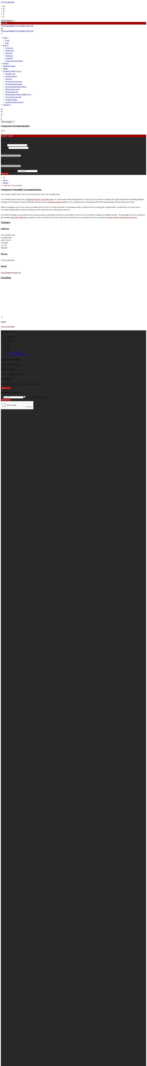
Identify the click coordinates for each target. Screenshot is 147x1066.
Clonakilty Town (10, 74)
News (7, 43)
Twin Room (8, 53)
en (4, 9)
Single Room (9, 48)
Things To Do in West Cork (13, 82)
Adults (3, 150)
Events (7, 40)
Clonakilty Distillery (11, 100)
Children (3, 161)
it (3, 16)
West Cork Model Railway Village (15, 87)
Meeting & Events (9, 66)
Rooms (6, 45)
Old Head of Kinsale (11, 92)
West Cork (8, 79)
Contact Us (7, 105)
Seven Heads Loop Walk (13, 97)
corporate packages (54, 202)
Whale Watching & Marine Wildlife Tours (18, 94)
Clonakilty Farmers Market (13, 84)
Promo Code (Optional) (9, 171)
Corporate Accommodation (14, 61)
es (4, 11)
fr (3, 14)
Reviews (6, 63)
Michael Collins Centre (12, 89)
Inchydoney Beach (11, 76)
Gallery (5, 69)
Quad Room (9, 58)
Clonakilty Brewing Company (14, 102)
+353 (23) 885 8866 (7, 2)
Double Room (9, 51)
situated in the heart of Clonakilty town (39, 199)
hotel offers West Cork (19, 217)
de (4, 6)
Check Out (4, 148)
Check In (4, 145)
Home (5, 38)
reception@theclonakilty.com (11, 273)
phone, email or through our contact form (122, 217)
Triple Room (9, 56)
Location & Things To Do (12, 71)
